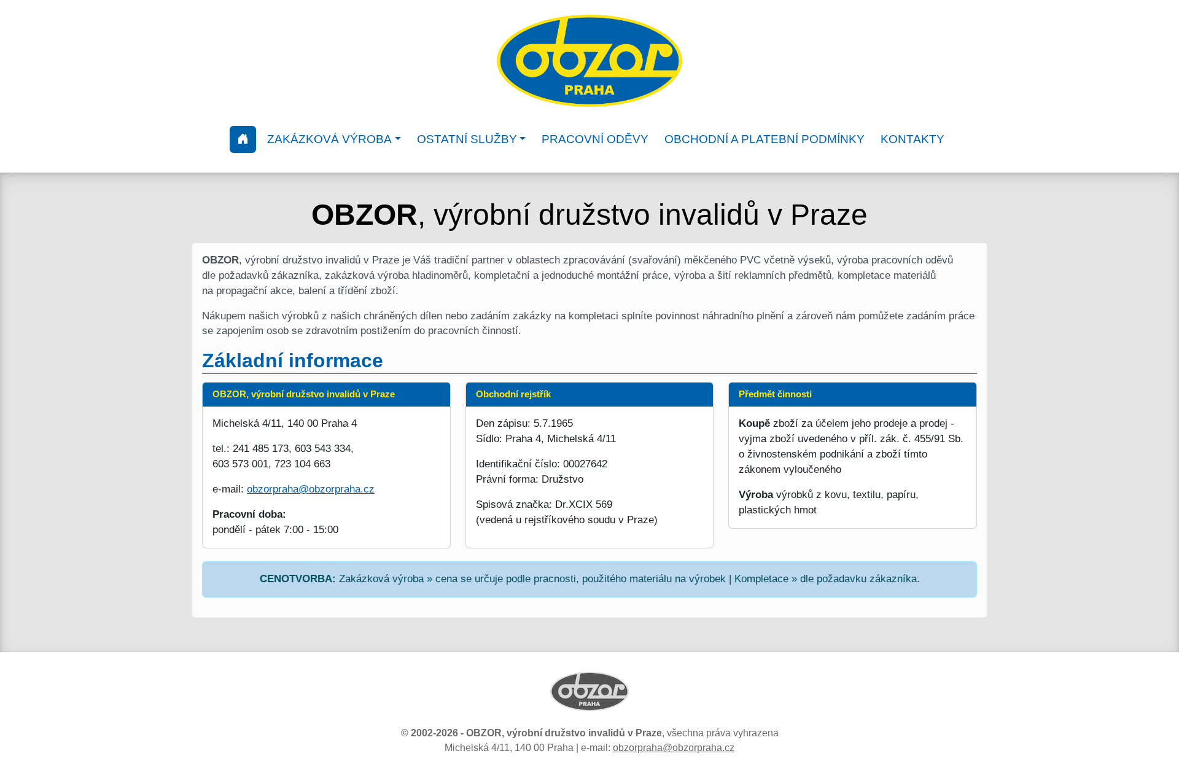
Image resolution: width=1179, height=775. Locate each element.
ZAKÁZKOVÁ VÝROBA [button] (329, 139)
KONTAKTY (912, 139)
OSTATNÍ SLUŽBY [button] (467, 139)
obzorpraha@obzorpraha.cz (311, 489)
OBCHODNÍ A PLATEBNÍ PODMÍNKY (764, 139)
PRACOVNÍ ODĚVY (595, 139)
